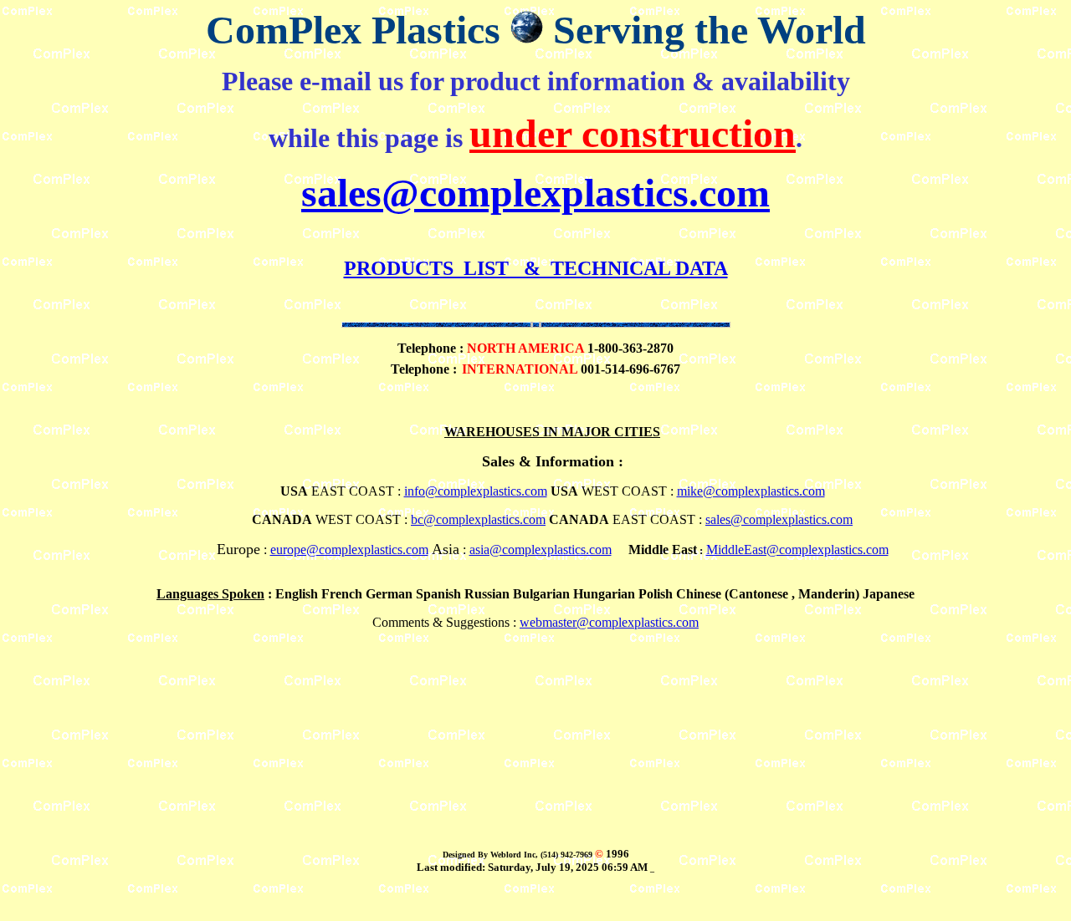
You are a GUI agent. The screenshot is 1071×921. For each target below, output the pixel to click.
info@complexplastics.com (475, 491)
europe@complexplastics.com (349, 549)
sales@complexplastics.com (535, 192)
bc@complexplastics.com (478, 519)
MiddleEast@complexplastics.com (797, 549)
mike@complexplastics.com (751, 491)
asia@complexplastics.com (540, 549)
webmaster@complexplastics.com (609, 622)
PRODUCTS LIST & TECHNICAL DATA (536, 268)
